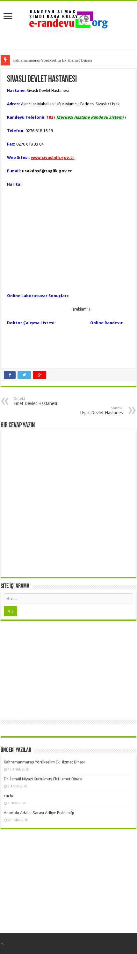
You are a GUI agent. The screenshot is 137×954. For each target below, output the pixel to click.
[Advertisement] (68, 669)
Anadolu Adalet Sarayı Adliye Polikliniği (39, 812)
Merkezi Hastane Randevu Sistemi (90, 117)
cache (9, 795)
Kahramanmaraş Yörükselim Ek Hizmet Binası (52, 60)
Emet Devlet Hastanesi (35, 401)
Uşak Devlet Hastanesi (102, 410)
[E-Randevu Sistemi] (68, 20)
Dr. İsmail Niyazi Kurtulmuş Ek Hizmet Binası (43, 779)
